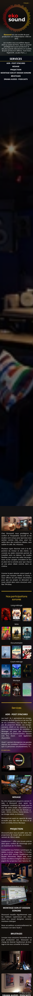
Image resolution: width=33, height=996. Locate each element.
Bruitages (16, 76)
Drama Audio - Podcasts (16, 79)
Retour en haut (26, 993)
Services (16, 59)
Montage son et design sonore (16, 73)
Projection (15, 69)
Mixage (15, 66)
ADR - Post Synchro (16, 63)
